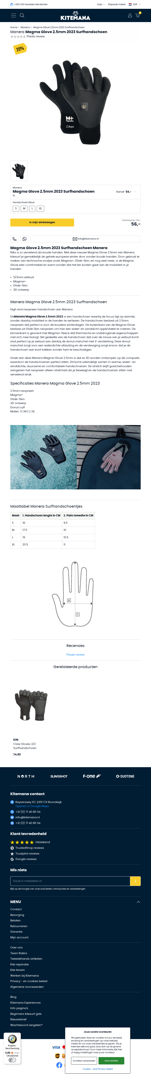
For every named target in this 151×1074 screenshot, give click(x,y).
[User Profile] (130, 15)
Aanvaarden (111, 1061)
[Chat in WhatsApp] (24, 238)
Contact (16, 909)
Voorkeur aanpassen (84, 1061)
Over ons (16, 947)
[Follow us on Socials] (59, 1065)
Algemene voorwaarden (27, 987)
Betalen (15, 920)
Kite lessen (17, 970)
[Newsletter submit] (135, 881)
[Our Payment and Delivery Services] (56, 1047)
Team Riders (18, 953)
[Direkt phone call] (14, 238)
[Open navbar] (13, 15)
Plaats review (36, 36)
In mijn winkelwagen (42, 222)
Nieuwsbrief (18, 1019)
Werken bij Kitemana (24, 975)
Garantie (16, 931)
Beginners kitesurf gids (26, 1014)
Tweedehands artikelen (26, 958)
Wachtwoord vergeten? (26, 1025)
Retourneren (18, 926)
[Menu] (18, 1035)
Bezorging (17, 915)
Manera (25, 27)
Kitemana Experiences (25, 1002)
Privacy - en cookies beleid (28, 981)
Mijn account (19, 937)
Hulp (99, 4)
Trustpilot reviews (27, 853)
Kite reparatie (19, 964)
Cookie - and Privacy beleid (98, 1069)
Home (13, 27)
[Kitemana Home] (75, 15)
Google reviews (26, 859)
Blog (13, 997)
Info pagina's (19, 1008)
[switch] (12, 1060)
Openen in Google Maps (32, 806)
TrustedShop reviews (29, 848)
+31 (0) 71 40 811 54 (27, 812)
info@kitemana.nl (27, 817)
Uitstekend (43, 842)
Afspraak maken (117, 4)
